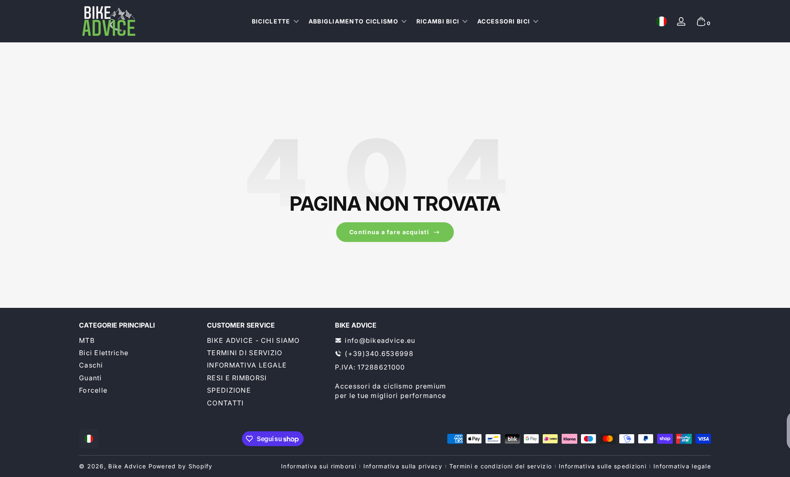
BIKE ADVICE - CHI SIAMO (253, 340)
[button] (662, 21)
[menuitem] (139, 340)
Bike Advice (127, 466)
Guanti (90, 378)
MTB (87, 340)
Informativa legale (682, 466)
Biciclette (271, 21)
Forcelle (93, 390)
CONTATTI (225, 403)
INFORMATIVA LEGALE (247, 365)
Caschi (91, 365)
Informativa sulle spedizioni (602, 466)
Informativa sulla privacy (402, 466)
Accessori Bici (503, 21)
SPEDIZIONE (229, 390)
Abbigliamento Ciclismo (353, 21)
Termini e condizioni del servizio (500, 466)
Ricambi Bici (437, 21)
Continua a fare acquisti (389, 231)
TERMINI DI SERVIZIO (244, 353)
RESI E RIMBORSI (237, 378)
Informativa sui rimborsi (318, 466)
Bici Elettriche (103, 353)
